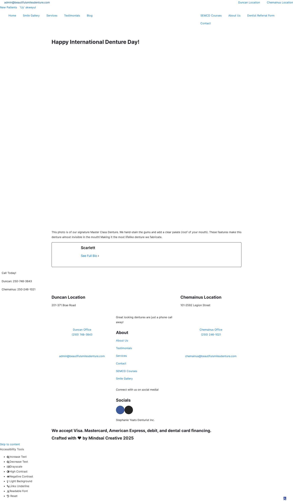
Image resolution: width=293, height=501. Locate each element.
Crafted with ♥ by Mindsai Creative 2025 (93, 438)
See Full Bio (89, 256)
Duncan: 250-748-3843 (17, 281)
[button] (285, 498)
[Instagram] (128, 410)
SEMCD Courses (211, 15)
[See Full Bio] (98, 256)
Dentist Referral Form (261, 15)
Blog (90, 15)
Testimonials (72, 15)
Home (12, 15)
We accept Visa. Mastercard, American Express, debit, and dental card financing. (131, 430)
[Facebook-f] (120, 410)
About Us (234, 15)
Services (51, 15)
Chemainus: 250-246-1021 (18, 289)
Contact (205, 23)
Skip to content (10, 444)
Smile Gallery (31, 15)
